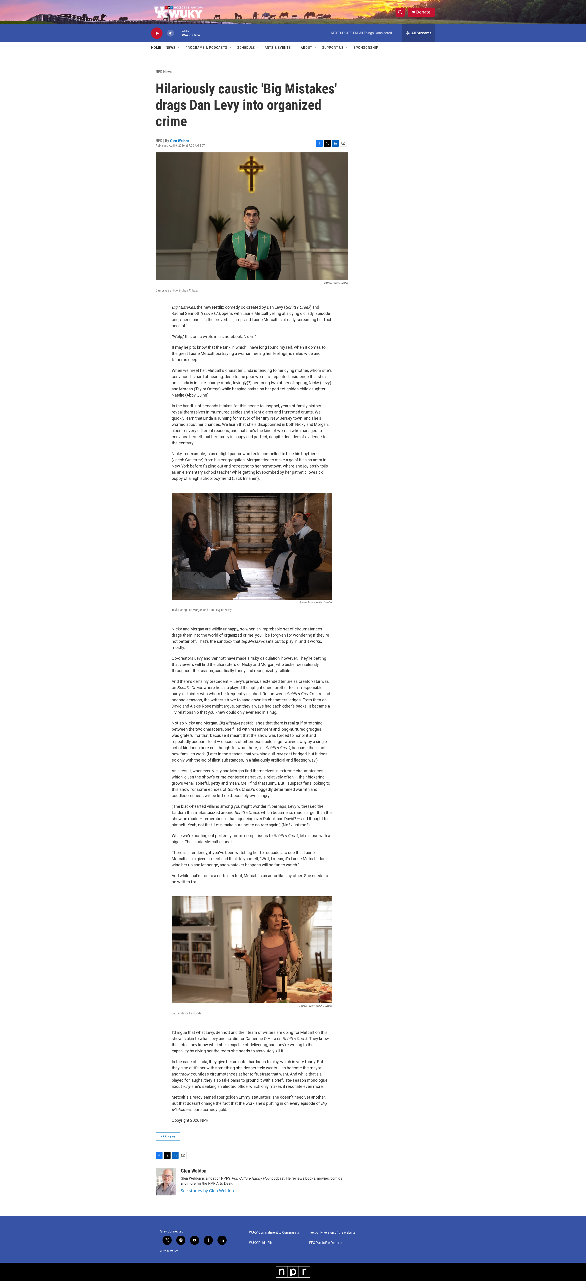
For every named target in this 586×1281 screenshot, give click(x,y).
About (306, 47)
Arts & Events (278, 47)
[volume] (170, 33)
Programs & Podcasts (206, 47)
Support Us (333, 47)
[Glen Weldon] (166, 1181)
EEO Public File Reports (325, 1243)
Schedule (246, 47)
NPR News (164, 71)
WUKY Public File (261, 1243)
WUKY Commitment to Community (274, 1232)
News (171, 47)
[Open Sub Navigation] (179, 47)
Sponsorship (365, 47)
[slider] (178, 33)
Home (156, 47)
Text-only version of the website (332, 1232)
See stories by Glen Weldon (207, 1190)
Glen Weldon (179, 140)
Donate (423, 12)
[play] (156, 33)
